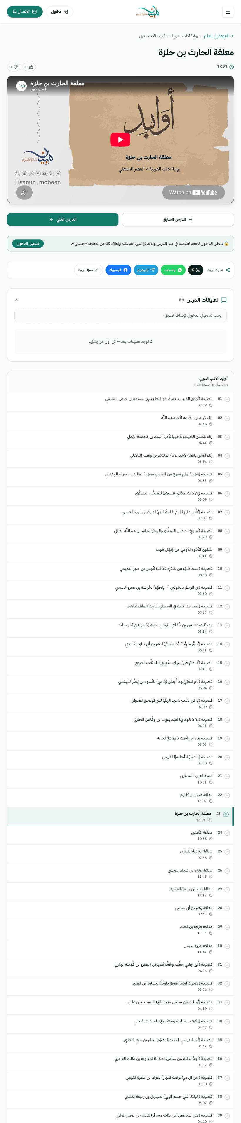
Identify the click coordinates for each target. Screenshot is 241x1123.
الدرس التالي (66, 219)
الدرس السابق (174, 219)
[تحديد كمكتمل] (227, 399)
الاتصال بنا (21, 12)
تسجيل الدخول (28, 243)
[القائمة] (228, 12)
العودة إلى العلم (216, 36)
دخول (56, 12)
